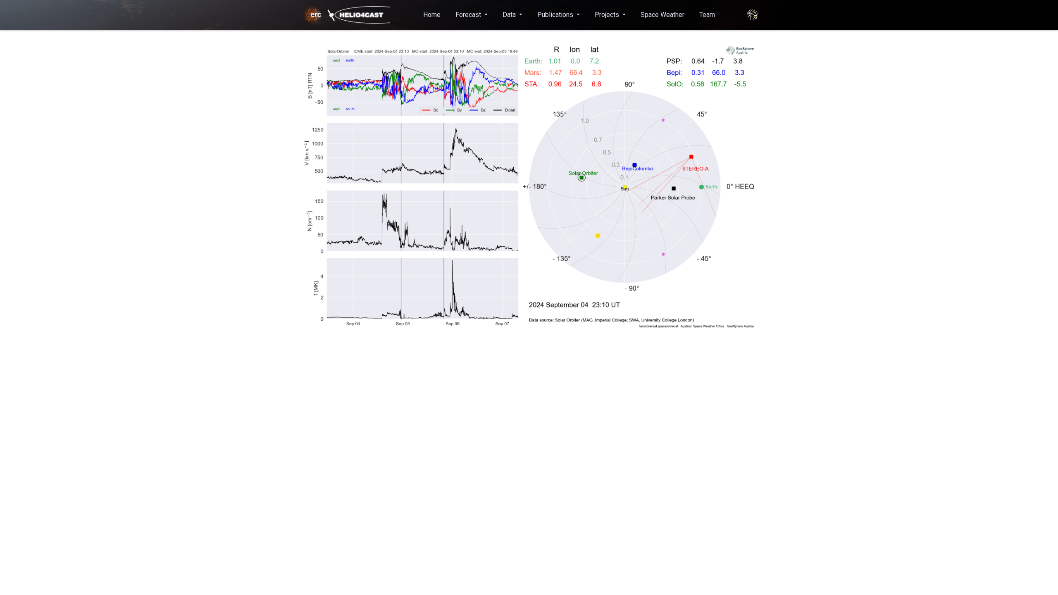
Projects (608, 15)
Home (432, 15)
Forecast (469, 15)
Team (707, 15)
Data (510, 15)
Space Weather (662, 15)
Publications (556, 15)
